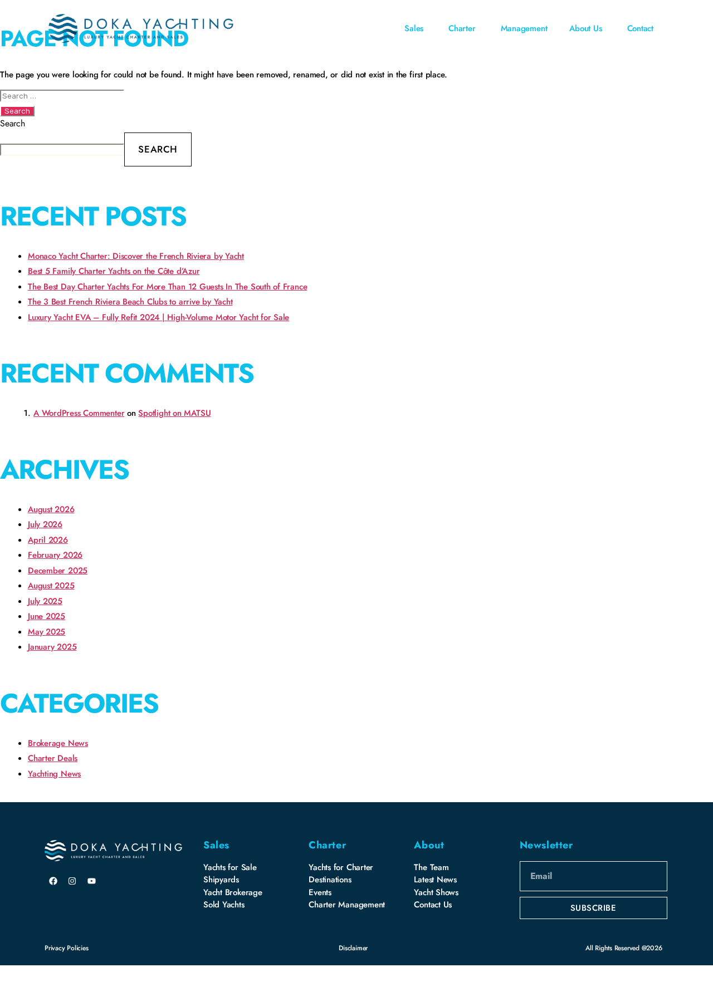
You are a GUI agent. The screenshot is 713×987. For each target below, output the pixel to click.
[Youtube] (92, 880)
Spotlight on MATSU (174, 413)
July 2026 (45, 524)
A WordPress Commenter (78, 413)
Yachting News (54, 774)
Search (12, 123)
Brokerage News (58, 743)
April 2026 (48, 540)
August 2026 (51, 509)
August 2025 (51, 586)
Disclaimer (353, 948)
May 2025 (46, 632)
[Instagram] (72, 880)
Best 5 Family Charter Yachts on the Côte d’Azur (113, 271)
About (429, 845)
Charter (327, 845)
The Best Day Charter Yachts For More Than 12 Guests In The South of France (167, 287)
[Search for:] (356, 95)
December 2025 (57, 570)
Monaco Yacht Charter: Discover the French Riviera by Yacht (136, 256)
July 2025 (45, 601)
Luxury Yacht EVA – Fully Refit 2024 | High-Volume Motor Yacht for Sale (158, 317)
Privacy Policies (66, 948)
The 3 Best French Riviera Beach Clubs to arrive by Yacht (130, 302)
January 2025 (52, 647)
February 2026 (55, 555)
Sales (216, 845)
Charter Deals (52, 758)
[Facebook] (53, 880)
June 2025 (46, 616)
